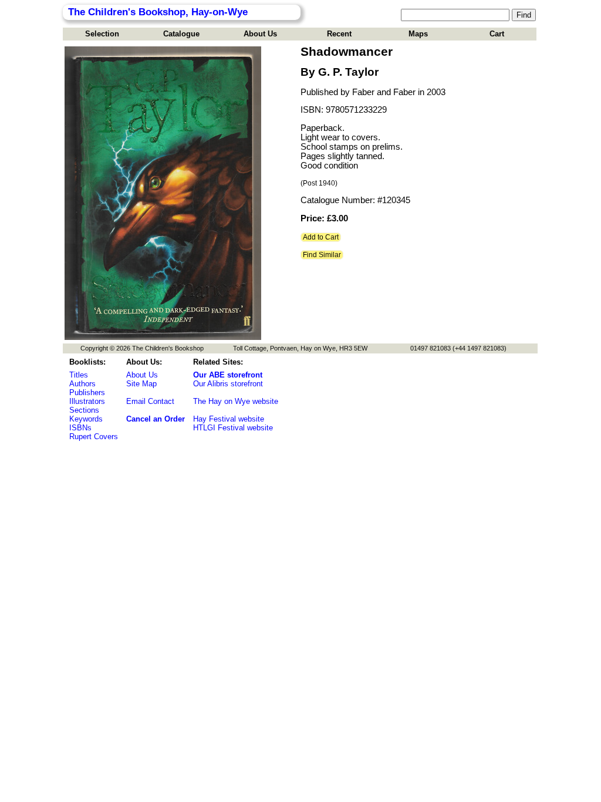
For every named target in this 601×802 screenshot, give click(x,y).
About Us (260, 33)
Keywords (86, 419)
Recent (339, 33)
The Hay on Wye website (235, 401)
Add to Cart (321, 237)
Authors (82, 383)
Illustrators (87, 401)
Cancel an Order (155, 419)
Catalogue (181, 33)
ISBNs (80, 427)
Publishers (87, 392)
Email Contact (150, 401)
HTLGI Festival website (233, 427)
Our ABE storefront (227, 374)
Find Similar (322, 255)
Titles (78, 374)
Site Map (141, 383)
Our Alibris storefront (228, 383)
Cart (496, 33)
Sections (84, 410)
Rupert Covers (93, 436)
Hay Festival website (228, 419)
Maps (418, 33)
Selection (102, 33)
